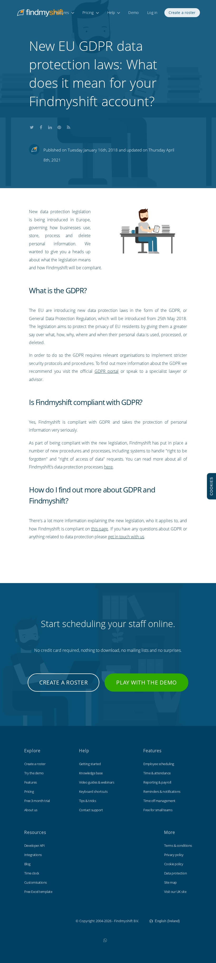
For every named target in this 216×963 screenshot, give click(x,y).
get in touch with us (126, 537)
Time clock (31, 873)
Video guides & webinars (96, 782)
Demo (133, 12)
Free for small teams (157, 810)
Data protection (175, 873)
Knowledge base (91, 773)
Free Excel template (38, 891)
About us (30, 810)
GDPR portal (107, 371)
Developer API (34, 845)
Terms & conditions (178, 845)
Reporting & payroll (157, 782)
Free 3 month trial (37, 800)
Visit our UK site (175, 891)
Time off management (159, 800)
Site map (170, 882)
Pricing (88, 12)
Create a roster (182, 12)
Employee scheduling (158, 763)
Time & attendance (157, 773)
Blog (27, 864)
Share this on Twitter (32, 126)
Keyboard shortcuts (93, 791)
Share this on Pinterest (59, 126)
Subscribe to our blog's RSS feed (68, 126)
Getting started (90, 763)
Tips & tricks (87, 800)
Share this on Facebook (41, 126)
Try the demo (34, 773)
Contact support (91, 810)
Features (61, 12)
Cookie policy (173, 864)
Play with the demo (146, 682)
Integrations (33, 854)
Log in (152, 12)
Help (111, 12)
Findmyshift (49, 920)
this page (99, 529)
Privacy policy (174, 854)
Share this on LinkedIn (50, 126)
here (108, 467)
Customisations (35, 882)
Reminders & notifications (161, 791)
